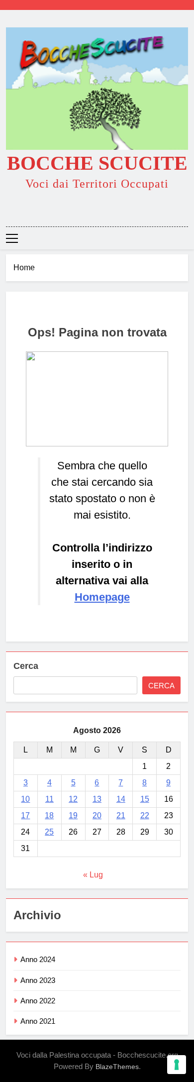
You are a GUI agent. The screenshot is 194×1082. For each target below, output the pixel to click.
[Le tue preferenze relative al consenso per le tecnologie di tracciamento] (176, 1064)
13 (97, 799)
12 (73, 799)
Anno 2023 (37, 980)
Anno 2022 (37, 1000)
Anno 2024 (37, 959)
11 (49, 799)
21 (120, 815)
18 (49, 815)
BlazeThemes (117, 1067)
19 (73, 815)
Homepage (102, 597)
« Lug (93, 874)
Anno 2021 (37, 1021)
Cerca (25, 666)
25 (49, 832)
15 (144, 799)
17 (25, 815)
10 (25, 799)
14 (120, 799)
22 (144, 815)
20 (97, 815)
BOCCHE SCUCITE (97, 163)
